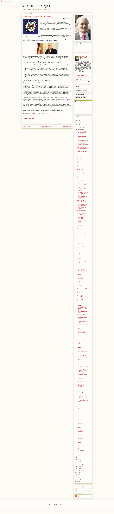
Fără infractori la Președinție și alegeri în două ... (82, 234)
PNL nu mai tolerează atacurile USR (81, 181)
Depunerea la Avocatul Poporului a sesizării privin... (82, 308)
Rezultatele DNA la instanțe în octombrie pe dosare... (82, 213)
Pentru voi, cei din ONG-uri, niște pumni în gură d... (82, 140)
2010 (77, 479)
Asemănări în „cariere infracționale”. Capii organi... (81, 261)
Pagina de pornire (46, 126)
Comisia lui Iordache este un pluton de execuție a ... (82, 193)
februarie (80, 464)
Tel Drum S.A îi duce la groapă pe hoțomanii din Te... (82, 300)
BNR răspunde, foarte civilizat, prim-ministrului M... (82, 144)
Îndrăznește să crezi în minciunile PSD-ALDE (82, 355)
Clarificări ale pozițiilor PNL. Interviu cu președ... (81, 414)
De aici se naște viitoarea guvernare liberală (82, 151)
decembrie (80, 127)
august (79, 453)
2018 (77, 124)
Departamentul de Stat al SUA (37, 115)
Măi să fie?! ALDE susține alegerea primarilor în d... (82, 327)
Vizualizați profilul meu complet (81, 75)
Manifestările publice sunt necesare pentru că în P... (82, 392)
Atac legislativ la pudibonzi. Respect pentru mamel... (81, 331)
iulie (78, 455)
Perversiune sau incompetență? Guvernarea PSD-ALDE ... (82, 350)
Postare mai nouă (27, 126)
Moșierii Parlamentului (81, 227)
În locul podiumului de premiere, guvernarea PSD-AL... (82, 286)
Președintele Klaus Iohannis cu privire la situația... (82, 426)
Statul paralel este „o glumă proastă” (81, 188)
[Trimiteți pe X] (43, 113)
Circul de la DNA (80, 190)
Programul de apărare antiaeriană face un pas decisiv (82, 441)
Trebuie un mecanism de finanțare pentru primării (82, 167)
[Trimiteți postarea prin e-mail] (39, 113)
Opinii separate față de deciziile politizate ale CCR (82, 407)
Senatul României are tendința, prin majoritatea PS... (81, 217)
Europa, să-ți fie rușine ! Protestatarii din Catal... (82, 312)
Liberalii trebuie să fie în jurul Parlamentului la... (82, 205)
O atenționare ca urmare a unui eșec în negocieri (82, 148)
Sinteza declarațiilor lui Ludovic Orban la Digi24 (82, 197)
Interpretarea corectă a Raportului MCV (82, 280)
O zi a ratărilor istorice (81, 210)
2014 (77, 472)
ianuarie (79, 466)
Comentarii (79, 490)
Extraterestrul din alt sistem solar (81, 208)
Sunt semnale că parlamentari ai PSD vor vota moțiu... (82, 242)
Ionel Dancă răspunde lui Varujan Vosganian (82, 245)
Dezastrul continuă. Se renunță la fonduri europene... (82, 184)
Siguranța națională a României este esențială (81, 257)
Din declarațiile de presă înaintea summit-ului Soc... (82, 273)
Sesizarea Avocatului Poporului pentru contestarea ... (81, 253)
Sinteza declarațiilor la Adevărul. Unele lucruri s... (82, 362)
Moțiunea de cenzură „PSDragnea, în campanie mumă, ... (82, 269)
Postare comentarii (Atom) (50, 130)
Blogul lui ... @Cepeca (36, 5)
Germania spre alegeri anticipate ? (82, 221)
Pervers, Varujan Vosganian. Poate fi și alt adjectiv (82, 277)
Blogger (63, 504)
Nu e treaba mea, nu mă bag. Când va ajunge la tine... (82, 342)
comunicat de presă (59, 18)
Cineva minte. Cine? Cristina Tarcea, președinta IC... (81, 338)
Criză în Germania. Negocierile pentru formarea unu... (81, 230)
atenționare (29, 115)
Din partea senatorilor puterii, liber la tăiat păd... (81, 136)
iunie (79, 457)
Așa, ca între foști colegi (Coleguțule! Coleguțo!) (82, 447)
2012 (77, 475)
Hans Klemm (45, 115)
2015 (77, 470)
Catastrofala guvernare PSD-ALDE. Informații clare (82, 321)
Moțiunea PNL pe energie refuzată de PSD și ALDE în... (82, 370)
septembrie (80, 452)
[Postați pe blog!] (42, 113)
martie (79, 462)
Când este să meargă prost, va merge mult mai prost (82, 317)
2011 (77, 477)
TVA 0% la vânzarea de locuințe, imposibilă (82, 170)
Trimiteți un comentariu (28, 120)
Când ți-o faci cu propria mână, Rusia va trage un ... (82, 297)
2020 (77, 120)
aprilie (79, 461)
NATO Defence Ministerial (82, 324)
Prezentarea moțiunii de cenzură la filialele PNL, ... (82, 249)
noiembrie (80, 129)
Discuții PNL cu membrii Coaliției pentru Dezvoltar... (82, 430)
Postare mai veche (66, 126)
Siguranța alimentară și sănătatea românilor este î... (82, 358)
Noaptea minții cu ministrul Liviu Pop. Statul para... (81, 238)
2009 (77, 481)
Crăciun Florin (84, 56)
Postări (78, 488)
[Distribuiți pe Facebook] (45, 113)
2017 (77, 126)
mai (78, 459)
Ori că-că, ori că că (81, 314)
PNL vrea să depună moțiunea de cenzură (82, 334)
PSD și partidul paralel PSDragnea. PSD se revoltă (82, 265)
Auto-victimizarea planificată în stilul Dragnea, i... (81, 201)
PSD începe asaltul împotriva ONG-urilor (82, 444)
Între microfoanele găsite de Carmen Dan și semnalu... (82, 132)
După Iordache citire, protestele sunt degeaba (81, 385)
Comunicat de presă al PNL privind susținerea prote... (82, 400)
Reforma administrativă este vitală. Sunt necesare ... (82, 377)
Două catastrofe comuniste (80, 410)
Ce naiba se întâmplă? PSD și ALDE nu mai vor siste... (82, 290)
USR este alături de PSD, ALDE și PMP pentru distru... (82, 396)
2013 (77, 474)
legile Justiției (51, 115)
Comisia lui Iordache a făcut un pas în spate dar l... (82, 177)
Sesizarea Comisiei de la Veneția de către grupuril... (82, 173)
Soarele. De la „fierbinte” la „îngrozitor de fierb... (82, 374)
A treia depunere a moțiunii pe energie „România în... (81, 160)
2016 (77, 468)
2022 (77, 118)
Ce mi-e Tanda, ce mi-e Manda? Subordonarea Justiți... (82, 346)
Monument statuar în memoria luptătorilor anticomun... (82, 437)
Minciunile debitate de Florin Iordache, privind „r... (82, 366)
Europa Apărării (80, 303)
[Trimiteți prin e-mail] (41, 113)
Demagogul (79, 305)
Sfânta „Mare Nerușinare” (82, 282)
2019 (77, 122)
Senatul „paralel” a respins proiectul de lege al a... (81, 224)
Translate (85, 90)
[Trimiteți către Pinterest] (46, 113)
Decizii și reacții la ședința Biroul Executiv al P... (82, 156)
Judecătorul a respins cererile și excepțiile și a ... (82, 381)
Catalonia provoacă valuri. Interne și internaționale (82, 433)
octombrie (80, 450)
